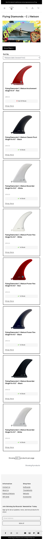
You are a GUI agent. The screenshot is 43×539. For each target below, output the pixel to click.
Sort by (6, 54)
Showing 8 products (32, 465)
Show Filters (8, 48)
